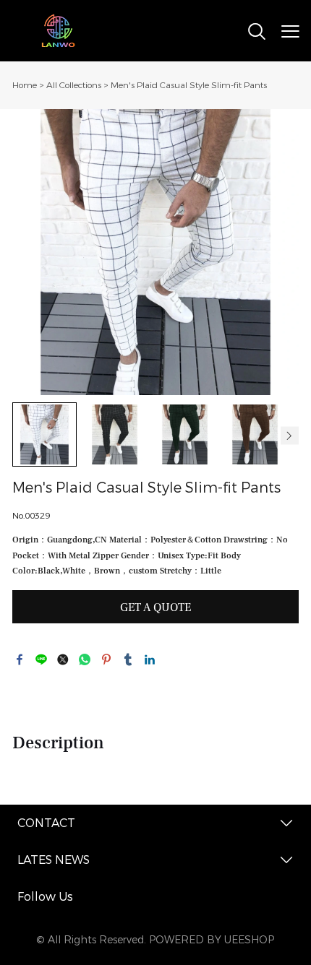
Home (24, 85)
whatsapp (84, 659)
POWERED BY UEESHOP (211, 940)
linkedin (149, 659)
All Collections (73, 85)
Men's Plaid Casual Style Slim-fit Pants (189, 85)
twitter (63, 659)
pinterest (106, 659)
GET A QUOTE (155, 607)
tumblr (128, 659)
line (41, 659)
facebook (19, 659)
